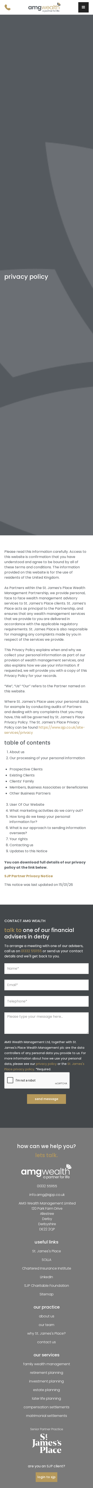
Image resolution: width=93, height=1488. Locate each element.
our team (46, 1324)
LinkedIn (46, 1277)
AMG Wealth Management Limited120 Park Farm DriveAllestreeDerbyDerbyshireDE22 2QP (47, 1216)
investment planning (46, 1381)
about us (46, 1316)
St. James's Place (46, 1251)
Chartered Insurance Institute (46, 1268)
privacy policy (46, 1064)
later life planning (46, 1398)
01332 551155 (31, 951)
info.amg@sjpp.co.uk (47, 1194)
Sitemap (47, 1294)
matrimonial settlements (46, 1415)
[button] (83, 7)
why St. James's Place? (46, 1333)
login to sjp (46, 1477)
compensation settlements (46, 1407)
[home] (44, 7)
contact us (46, 1342)
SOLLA (46, 1259)
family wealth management (46, 1364)
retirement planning (46, 1372)
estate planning (46, 1389)
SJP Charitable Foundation (46, 1285)
